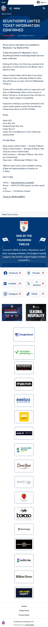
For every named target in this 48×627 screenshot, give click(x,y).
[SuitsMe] (24, 560)
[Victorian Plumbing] (24, 352)
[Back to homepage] (3, 8)
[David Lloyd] (24, 466)
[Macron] (24, 384)
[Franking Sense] (24, 367)
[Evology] (24, 482)
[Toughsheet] (24, 335)
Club (3, 2)
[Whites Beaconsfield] (24, 498)
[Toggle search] (43, 8)
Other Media (30, 625)
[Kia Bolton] (24, 433)
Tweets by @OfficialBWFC (14, 197)
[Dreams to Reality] (24, 544)
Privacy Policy (24, 615)
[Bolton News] (24, 577)
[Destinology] (24, 529)
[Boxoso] (24, 513)
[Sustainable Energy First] (24, 449)
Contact (24, 606)
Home (9, 14)
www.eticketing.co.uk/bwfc (22, 182)
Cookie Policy (24, 610)
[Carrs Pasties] (24, 417)
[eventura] (24, 400)
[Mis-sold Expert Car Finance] (24, 593)
